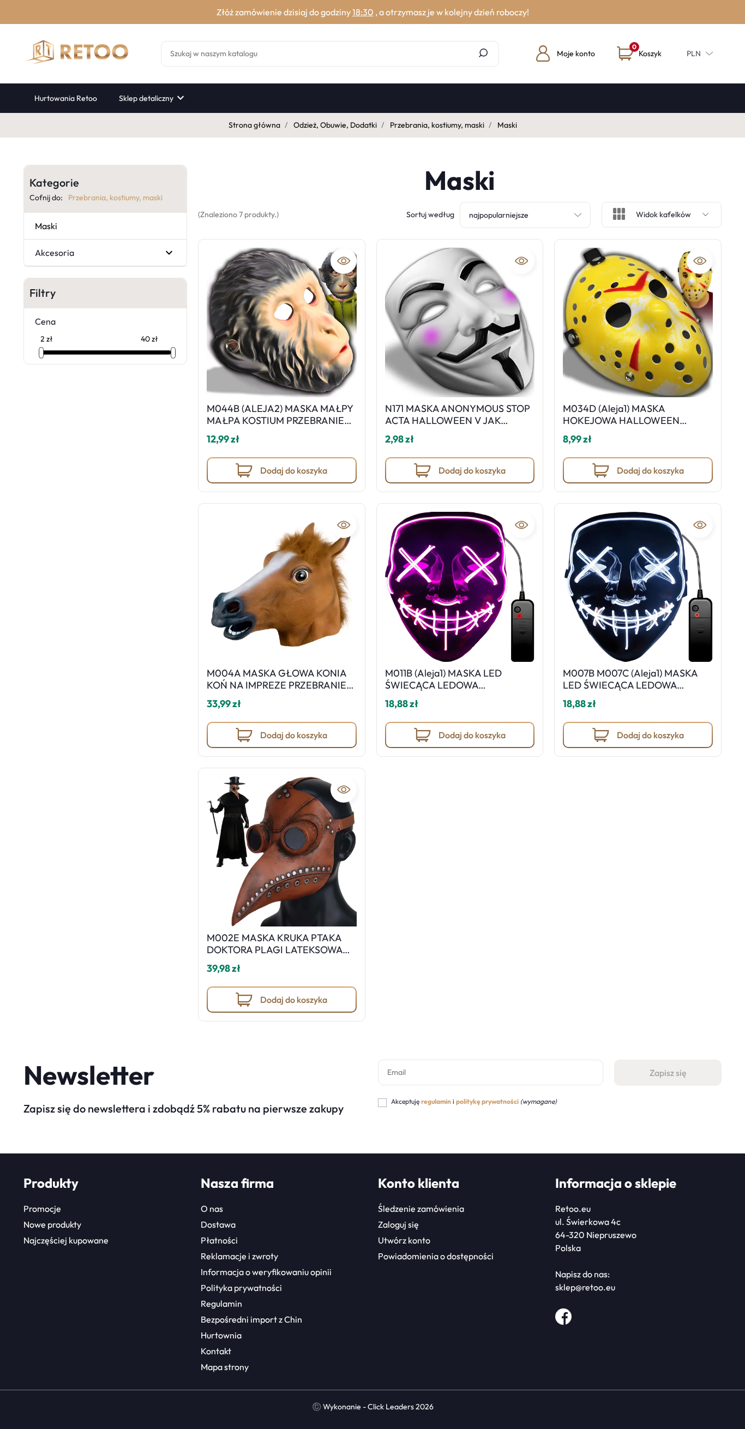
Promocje (42, 1208)
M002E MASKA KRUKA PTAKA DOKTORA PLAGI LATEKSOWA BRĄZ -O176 (275, 949)
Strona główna (254, 125)
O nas (212, 1208)
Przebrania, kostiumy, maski (437, 125)
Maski (46, 225)
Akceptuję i (474, 1101)
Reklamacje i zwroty (239, 1256)
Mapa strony (225, 1366)
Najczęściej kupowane (66, 1240)
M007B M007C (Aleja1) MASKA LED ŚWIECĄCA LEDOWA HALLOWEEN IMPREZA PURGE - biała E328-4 (635, 691)
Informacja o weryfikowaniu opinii (266, 1271)
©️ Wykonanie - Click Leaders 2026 (373, 1407)
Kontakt (216, 1351)
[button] (639, 53)
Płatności (219, 1240)
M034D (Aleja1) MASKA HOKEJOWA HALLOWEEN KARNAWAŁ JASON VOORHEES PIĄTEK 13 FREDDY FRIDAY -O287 (637, 426)
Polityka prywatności (241, 1287)
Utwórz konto (404, 1240)
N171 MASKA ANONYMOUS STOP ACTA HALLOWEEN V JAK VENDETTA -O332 (457, 420)
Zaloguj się (398, 1224)
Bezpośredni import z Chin (251, 1319)
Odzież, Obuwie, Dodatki (335, 125)
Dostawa (218, 1224)
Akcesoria (54, 252)
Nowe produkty (52, 1224)
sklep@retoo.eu (585, 1287)
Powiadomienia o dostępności (436, 1256)
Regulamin (221, 1303)
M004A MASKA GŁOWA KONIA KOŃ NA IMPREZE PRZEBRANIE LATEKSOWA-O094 (276, 685)
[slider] (41, 352)
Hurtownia (221, 1335)
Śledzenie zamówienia (421, 1208)
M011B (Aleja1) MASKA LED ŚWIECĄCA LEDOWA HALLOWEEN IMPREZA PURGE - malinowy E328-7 (457, 691)
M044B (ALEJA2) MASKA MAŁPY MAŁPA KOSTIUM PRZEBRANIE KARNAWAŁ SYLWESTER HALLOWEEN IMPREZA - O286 (280, 426)
